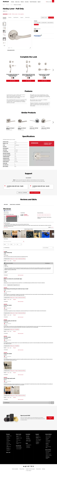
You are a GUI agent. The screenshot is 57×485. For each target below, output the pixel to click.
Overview (4, 17)
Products (12, 1)
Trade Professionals (33, 1)
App (17, 441)
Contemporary (28, 444)
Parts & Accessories (9, 448)
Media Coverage (48, 455)
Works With (18, 440)
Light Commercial (9, 446)
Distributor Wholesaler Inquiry (48, 457)
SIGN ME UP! (50, 418)
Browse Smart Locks (18, 443)
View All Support (22, 192)
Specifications (15, 17)
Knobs (8, 439)
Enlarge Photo (11, 50)
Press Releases (48, 451)
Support (39, 1)
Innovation (27, 1)
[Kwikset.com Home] (6, 1)
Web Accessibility (15, 468)
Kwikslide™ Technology (28, 438)
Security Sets (9, 444)
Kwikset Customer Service (37, 443)
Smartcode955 (18, 447)
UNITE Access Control (9, 436)
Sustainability (48, 440)
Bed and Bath (50, 22)
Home (4, 4)
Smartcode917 (18, 448)
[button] (51, 17)
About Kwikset (48, 435)
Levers (12, 4)
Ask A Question (35, 192)
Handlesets (8, 440)
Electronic (8, 443)
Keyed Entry (44, 22)
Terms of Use (38, 468)
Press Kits (47, 452)
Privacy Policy (22, 468)
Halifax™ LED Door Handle (28, 440)
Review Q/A (27, 17)
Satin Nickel (37, 28)
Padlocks (22, 1)
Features (9, 17)
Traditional (28, 446)
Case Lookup (38, 440)
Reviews (6, 204)
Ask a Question (38, 439)
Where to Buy (49, 1)
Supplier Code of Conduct (30, 468)
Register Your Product (38, 437)
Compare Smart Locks (19, 438)
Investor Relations (47, 444)
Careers (47, 445)
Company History (47, 439)
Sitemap (43, 468)
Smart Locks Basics (18, 436)
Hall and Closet (37, 22)
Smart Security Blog (48, 447)
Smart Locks (17, 1)
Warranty (37, 435)
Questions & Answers (15, 204)
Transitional (28, 447)
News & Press (48, 437)
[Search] (53, 1)
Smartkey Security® (27, 436)
